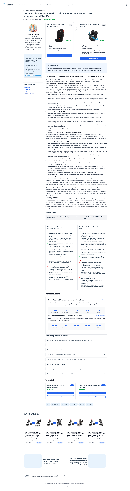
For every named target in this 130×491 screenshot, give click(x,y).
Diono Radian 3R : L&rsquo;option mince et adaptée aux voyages (31, 65)
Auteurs (58, 5)
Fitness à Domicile (40, 5)
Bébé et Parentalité (30, 10)
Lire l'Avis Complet (99, 299)
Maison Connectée (29, 5)
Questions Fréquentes (29, 93)
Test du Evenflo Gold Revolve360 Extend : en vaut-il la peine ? (52, 461)
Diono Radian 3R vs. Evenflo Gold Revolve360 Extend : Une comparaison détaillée (33, 60)
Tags (63, 5)
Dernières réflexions (31, 75)
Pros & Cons (27, 89)
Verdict (25, 91)
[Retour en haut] (67, 486)
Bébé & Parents (50, 5)
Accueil (21, 5)
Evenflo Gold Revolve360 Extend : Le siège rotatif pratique (33, 70)
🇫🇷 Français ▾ (93, 5)
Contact (74, 5)
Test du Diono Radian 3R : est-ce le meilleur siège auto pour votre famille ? (78, 461)
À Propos (68, 5)
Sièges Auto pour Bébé (39, 10)
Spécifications (27, 87)
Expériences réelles (30, 73)
